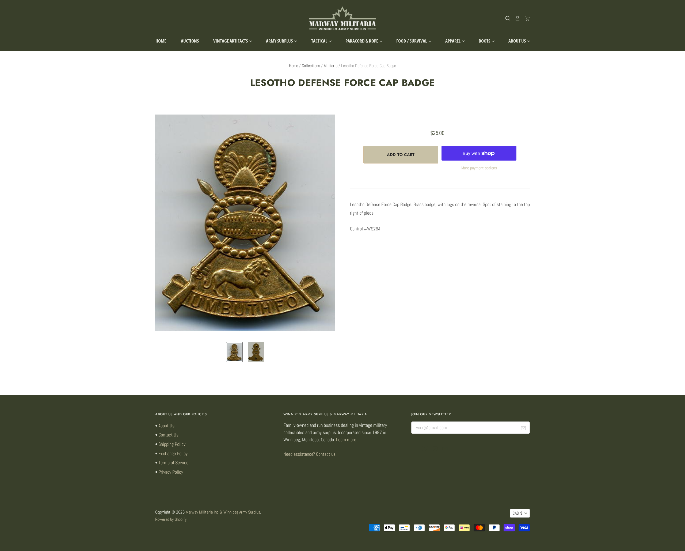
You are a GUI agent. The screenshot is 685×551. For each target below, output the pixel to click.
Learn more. (346, 439)
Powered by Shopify (171, 519)
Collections (311, 66)
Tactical (319, 41)
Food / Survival (412, 41)
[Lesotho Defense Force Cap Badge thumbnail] (234, 352)
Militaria (330, 66)
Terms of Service (173, 462)
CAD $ (517, 513)
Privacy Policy (170, 472)
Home (160, 41)
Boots (485, 41)
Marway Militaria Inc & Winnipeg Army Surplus (223, 512)
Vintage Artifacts (231, 41)
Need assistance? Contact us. (310, 454)
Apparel (453, 41)
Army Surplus (280, 41)
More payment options (479, 168)
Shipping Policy (171, 444)
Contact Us (168, 435)
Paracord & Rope (362, 41)
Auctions (190, 41)
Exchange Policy (173, 453)
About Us (517, 41)
